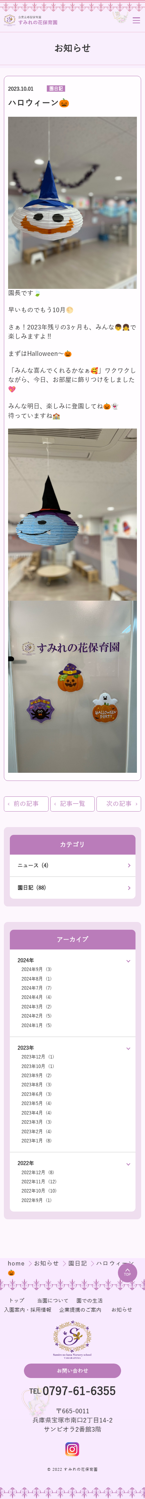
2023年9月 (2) (36, 1075)
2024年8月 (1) (36, 979)
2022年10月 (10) (39, 1191)
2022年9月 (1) (36, 1200)
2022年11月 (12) (39, 1181)
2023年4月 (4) (36, 1113)
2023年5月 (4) (36, 1103)
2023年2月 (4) (36, 1131)
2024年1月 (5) (36, 1025)
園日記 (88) (32, 888)
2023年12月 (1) (37, 1057)
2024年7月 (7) (36, 988)
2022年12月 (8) (37, 1172)
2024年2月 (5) (36, 1016)
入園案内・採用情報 (27, 1310)
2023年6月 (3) (36, 1094)
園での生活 (89, 1301)
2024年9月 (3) (36, 969)
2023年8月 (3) (36, 1084)
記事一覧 (72, 804)
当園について (53, 1301)
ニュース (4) (33, 865)
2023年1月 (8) (36, 1140)
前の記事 (26, 804)
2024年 (26, 960)
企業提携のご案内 (80, 1310)
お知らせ (48, 1263)
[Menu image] (72, 1449)
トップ (16, 1301)
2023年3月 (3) (36, 1122)
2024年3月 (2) (36, 1006)
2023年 (26, 1048)
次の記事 (119, 804)
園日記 (56, 88)
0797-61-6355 (79, 1391)
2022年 (26, 1163)
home (17, 1263)
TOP (127, 1274)
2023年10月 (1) (37, 1066)
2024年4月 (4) (36, 997)
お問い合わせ (72, 1371)
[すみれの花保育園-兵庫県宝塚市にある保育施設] (31, 20)
